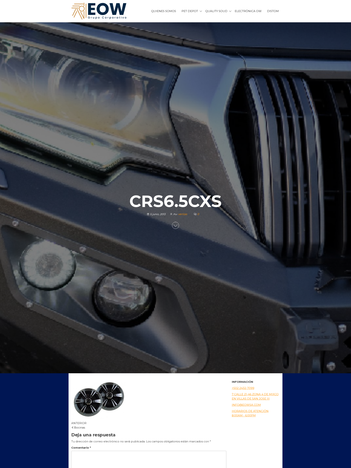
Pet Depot (190, 11)
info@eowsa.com (246, 405)
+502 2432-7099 (243, 388)
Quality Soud (216, 11)
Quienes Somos (163, 11)
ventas (183, 214)
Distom (273, 11)
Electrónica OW (248, 11)
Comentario (81, 447)
